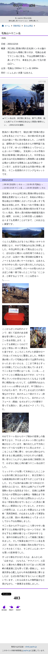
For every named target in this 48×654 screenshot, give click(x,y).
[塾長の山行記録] (24, 15)
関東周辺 (16, 26)
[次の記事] (18, 610)
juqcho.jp (26, 650)
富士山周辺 (28, 26)
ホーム (7, 26)
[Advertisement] (24, 628)
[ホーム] (4, 610)
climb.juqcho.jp (31, 647)
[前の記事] (11, 610)
